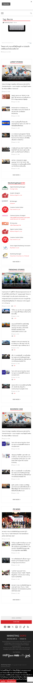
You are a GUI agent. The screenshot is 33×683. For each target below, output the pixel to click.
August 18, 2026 (16, 377)
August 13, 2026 (16, 363)
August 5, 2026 (15, 347)
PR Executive (13, 223)
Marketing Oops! (6, 665)
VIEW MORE (16, 175)
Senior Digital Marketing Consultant (20, 245)
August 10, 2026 (16, 391)
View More (16, 261)
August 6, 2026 (15, 334)
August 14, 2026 (6, 306)
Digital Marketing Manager (17, 187)
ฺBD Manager (13, 201)
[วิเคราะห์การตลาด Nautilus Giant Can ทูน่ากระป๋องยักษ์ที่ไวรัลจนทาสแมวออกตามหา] (6, 372)
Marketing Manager (15, 254)
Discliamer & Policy (5, 666)
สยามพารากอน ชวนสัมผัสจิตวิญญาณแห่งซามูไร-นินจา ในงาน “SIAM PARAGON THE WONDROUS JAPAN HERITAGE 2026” (15, 534)
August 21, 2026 (16, 101)
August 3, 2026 (15, 316)
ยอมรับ (3, 681)
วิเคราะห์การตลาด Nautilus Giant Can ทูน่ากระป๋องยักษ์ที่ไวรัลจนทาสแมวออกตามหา (21, 373)
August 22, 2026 (6, 91)
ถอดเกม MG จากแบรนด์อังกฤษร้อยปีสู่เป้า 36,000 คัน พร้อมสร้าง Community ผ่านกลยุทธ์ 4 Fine (21, 387)
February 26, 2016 (6, 51)
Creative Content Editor (16, 207)
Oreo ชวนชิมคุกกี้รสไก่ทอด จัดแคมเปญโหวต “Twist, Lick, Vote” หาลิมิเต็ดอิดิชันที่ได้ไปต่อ (21, 123)
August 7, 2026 (15, 493)
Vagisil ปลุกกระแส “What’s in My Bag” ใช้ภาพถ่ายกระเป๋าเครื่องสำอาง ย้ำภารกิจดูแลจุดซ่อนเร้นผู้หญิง (21, 97)
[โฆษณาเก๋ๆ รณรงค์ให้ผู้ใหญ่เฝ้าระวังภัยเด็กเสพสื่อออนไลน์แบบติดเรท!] (16, 34)
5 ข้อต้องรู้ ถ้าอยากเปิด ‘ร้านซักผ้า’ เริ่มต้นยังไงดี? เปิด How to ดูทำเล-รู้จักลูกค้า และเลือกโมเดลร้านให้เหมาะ (21, 150)
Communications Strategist (17, 215)
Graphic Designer (15, 193)
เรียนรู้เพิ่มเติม (11, 681)
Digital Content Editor (16, 229)
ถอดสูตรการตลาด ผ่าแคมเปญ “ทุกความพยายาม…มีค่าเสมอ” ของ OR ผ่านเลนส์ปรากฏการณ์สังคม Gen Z (21, 343)
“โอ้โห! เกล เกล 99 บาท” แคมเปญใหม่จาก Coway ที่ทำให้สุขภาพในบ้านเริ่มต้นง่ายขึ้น (21, 312)
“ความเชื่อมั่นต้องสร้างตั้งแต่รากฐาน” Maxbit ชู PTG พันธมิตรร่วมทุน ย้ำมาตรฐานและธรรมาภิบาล (21, 560)
